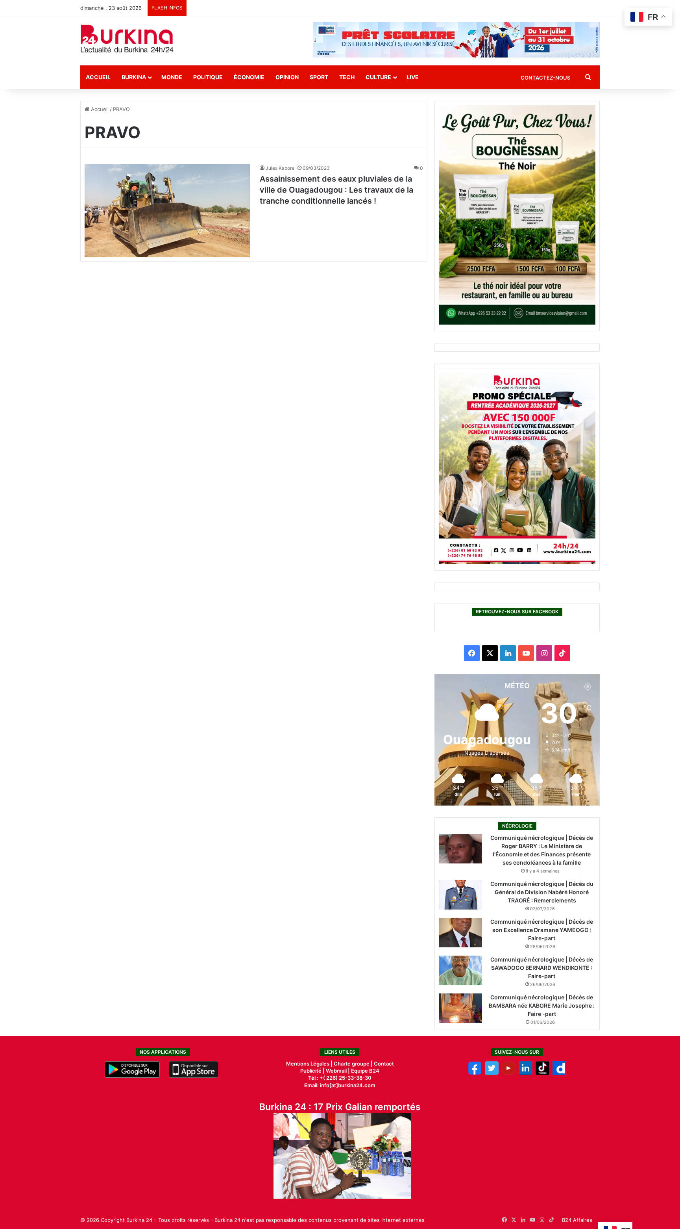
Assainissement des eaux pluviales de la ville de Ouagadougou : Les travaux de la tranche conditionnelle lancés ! (336, 190)
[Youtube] (509, 1073)
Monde (171, 77)
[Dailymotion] (559, 1073)
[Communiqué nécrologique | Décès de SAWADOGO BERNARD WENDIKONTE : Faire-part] (460, 970)
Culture (378, 77)
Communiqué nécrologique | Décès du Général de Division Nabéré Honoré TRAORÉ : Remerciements (541, 892)
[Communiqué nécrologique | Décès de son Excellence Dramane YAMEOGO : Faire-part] (460, 932)
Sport (319, 77)
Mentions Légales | (310, 1063)
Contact (384, 1063)
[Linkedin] (525, 1073)
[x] (492, 1073)
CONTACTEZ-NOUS (545, 77)
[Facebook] (475, 1073)
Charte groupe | (354, 1063)
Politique (208, 77)
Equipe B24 (364, 1070)
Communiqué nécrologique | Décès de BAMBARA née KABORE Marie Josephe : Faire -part (542, 1005)
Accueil (98, 77)
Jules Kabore (280, 168)
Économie (249, 77)
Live (413, 77)
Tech (347, 77)
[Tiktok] (542, 1073)
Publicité (311, 1070)
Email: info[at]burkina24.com (339, 1085)
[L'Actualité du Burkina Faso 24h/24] (127, 38)
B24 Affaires (577, 1220)
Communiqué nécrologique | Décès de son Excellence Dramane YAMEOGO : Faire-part (541, 929)
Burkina (134, 77)
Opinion (287, 77)
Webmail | (338, 1070)
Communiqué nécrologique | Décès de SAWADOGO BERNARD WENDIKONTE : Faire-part (541, 967)
